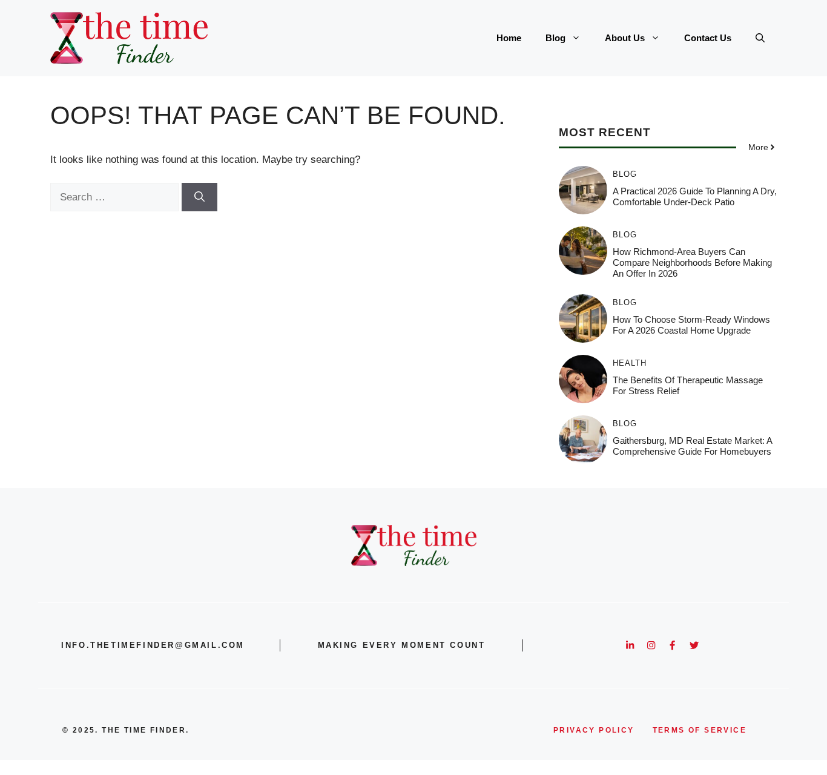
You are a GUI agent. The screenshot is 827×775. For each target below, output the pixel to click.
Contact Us (707, 38)
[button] (760, 38)
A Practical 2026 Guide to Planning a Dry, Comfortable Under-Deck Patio (695, 196)
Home (508, 38)
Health (630, 363)
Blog (555, 38)
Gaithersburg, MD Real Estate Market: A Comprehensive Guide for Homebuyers (692, 446)
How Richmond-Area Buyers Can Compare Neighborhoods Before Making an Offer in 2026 (692, 262)
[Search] (199, 197)
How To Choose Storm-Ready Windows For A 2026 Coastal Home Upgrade (691, 324)
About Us (625, 38)
